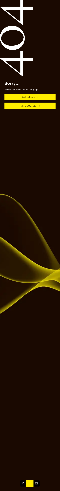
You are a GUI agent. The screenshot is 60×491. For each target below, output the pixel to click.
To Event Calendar (28, 106)
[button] (30, 483)
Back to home (28, 97)
